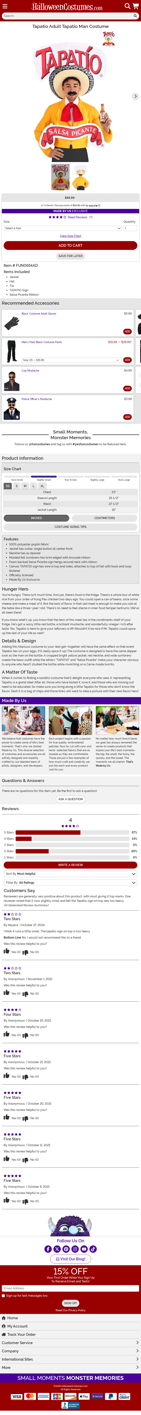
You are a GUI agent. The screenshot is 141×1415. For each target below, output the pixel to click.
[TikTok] (93, 1249)
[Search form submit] (135, 15)
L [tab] (33, 486)
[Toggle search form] (127, 6)
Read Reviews (77, 217)
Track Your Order (21, 1334)
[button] (136, 6)
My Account (17, 1326)
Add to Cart (70, 245)
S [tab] (17, 486)
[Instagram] (75, 1249)
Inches (36, 518)
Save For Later (71, 256)
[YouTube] (84, 1249)
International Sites (17, 1359)
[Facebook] (48, 1249)
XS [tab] (8, 486)
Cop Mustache (30, 370)
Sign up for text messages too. (27, 1295)
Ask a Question (70, 799)
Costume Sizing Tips (70, 527)
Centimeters (104, 518)
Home (12, 1318)
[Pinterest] (66, 1249)
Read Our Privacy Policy (71, 1310)
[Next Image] (135, 96)
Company (10, 1351)
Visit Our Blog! (72, 1259)
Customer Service (17, 1343)
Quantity (129, 221)
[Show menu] (5, 6)
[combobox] (66, 15)
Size (6, 221)
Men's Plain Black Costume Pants (42, 342)
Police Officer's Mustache (37, 399)
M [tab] (25, 486)
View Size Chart (70, 236)
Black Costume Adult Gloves (39, 313)
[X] (57, 1249)
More (6, 1367)
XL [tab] (42, 486)
